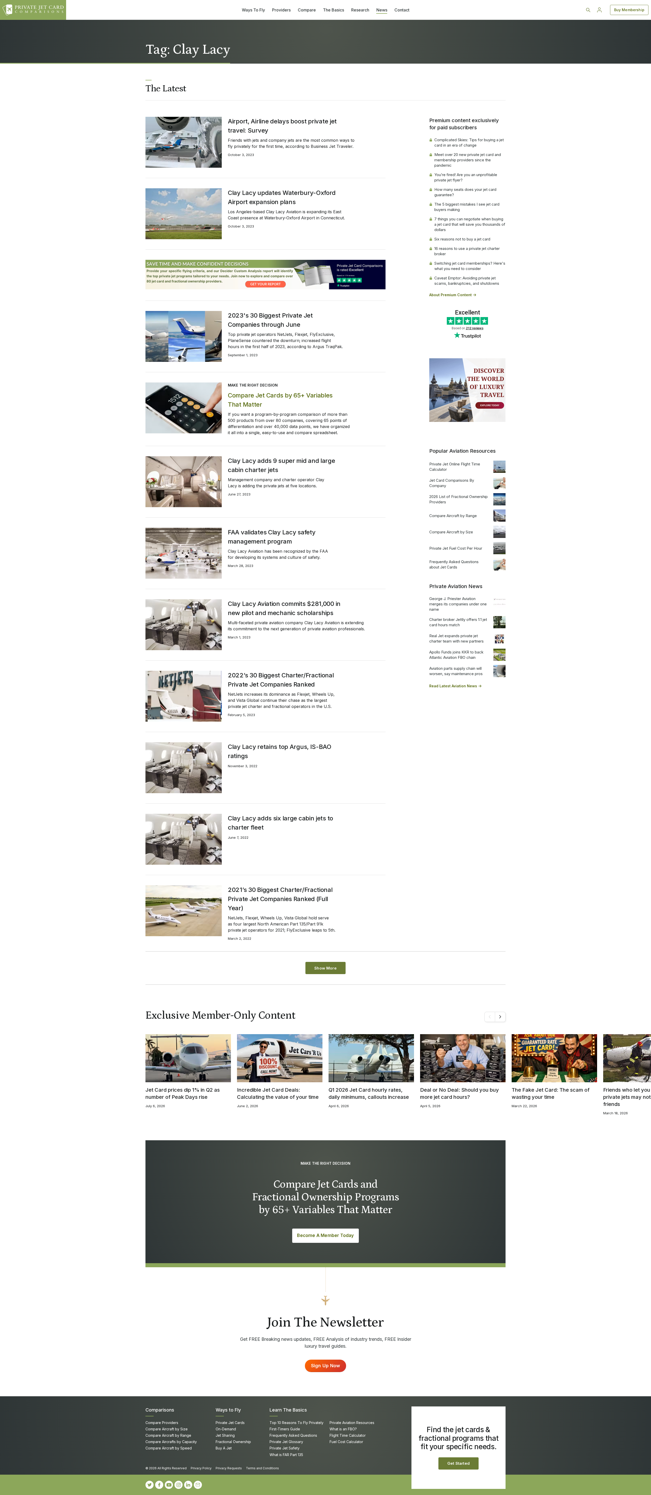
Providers (281, 9)
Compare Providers (161, 1422)
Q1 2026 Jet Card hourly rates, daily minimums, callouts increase (369, 1093)
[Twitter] (149, 1485)
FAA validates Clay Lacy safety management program (271, 537)
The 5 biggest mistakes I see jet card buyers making (466, 207)
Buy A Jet (224, 1448)
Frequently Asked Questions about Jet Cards (454, 564)
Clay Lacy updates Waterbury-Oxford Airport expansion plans (282, 197)
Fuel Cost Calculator (346, 1442)
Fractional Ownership (233, 1442)
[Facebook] (159, 1485)
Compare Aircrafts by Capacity (171, 1442)
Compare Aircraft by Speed (168, 1448)
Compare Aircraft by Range (453, 515)
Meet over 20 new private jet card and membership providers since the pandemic (467, 160)
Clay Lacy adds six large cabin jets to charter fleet (280, 823)
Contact (401, 9)
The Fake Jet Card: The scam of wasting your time (550, 1093)
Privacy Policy (201, 1468)
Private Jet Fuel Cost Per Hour (455, 548)
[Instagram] (178, 1485)
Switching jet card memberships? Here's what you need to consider (469, 266)
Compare (307, 9)
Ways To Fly (253, 9)
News (381, 9)
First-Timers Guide (285, 1429)
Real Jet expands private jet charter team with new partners (456, 638)
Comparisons (159, 1410)
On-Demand (226, 1429)
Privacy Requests (229, 1468)
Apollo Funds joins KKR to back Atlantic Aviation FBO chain (456, 655)
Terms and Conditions (262, 1468)
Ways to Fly (228, 1410)
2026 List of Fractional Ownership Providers (458, 499)
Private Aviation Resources (352, 1422)
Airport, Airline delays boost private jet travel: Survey (282, 126)
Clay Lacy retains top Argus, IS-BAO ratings (279, 751)
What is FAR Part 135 (286, 1455)
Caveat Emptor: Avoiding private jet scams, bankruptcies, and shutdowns (466, 281)
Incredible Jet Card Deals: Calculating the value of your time (278, 1093)
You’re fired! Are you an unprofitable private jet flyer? (465, 177)
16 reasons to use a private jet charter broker (467, 251)
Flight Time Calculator (348, 1435)
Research (360, 9)
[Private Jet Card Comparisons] (33, 10)
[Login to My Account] (599, 10)
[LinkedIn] (188, 1485)
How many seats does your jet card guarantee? (465, 192)
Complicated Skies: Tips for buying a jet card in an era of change (469, 142)
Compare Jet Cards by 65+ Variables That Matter (280, 400)
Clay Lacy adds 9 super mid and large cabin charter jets (281, 465)
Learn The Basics (288, 1410)
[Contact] (198, 1485)
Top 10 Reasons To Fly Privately (296, 1422)
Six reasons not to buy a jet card (462, 239)
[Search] (588, 10)
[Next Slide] (500, 1017)
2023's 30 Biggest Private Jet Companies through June (270, 320)
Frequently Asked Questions (293, 1435)
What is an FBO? (343, 1429)
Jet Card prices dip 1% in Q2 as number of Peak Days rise (182, 1093)
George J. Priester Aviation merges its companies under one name (458, 604)
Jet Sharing (225, 1435)
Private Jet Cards (230, 1422)
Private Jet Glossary (286, 1442)
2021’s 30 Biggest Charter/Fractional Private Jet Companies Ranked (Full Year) (280, 899)
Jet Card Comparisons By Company (451, 483)
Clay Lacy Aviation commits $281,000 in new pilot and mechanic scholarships (284, 608)
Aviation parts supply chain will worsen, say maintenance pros (456, 671)
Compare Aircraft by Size (451, 532)
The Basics (333, 9)
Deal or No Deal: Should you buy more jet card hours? (459, 1093)
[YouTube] (169, 1485)
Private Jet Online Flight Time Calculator (454, 467)
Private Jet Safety (285, 1448)
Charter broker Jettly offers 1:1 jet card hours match (458, 622)
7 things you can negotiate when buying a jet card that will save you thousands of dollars (469, 224)
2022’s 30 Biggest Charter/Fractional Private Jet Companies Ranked (281, 680)
